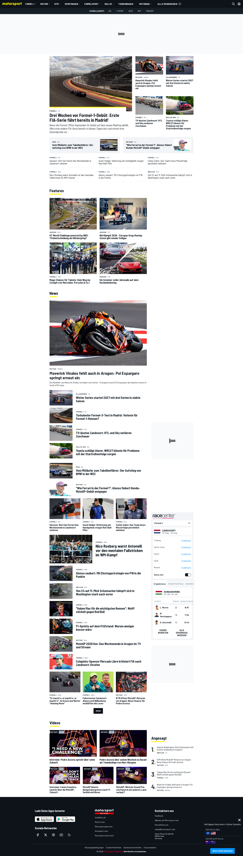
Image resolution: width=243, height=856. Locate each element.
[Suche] (233, 4)
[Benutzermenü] (239, 4)
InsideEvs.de (100, 817)
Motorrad (144, 4)
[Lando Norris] (156, 607)
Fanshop (150, 11)
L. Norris (164, 607)
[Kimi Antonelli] (156, 622)
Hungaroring (172, 591)
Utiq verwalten (150, 847)
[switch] (187, 574)
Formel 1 (29, 4)
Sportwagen (71, 4)
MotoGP (44, 4)
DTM (56, 4)
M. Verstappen (166, 615)
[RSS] (69, 835)
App (139, 11)
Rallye (108, 4)
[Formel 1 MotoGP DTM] (172, 523)
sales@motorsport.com (165, 829)
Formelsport (91, 4)
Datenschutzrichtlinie (132, 847)
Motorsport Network (113, 851)
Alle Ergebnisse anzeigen (182, 632)
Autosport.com (101, 831)
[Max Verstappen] (156, 615)
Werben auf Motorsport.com (167, 820)
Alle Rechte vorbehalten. (135, 851)
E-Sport (120, 11)
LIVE (109, 11)
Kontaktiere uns (161, 825)
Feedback (159, 816)
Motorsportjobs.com (103, 826)
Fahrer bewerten (163, 631)
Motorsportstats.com (104, 835)
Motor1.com (100, 822)
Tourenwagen (125, 4)
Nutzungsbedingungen (94, 847)
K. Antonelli (165, 622)
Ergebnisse (186, 540)
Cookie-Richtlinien (113, 847)
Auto (131, 11)
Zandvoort (169, 530)
